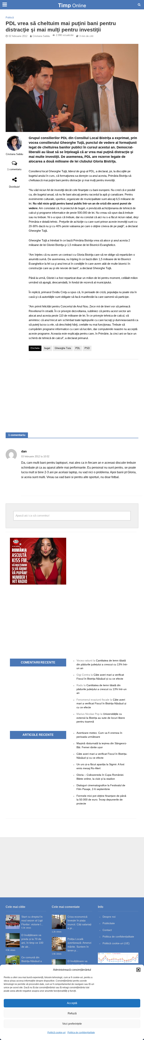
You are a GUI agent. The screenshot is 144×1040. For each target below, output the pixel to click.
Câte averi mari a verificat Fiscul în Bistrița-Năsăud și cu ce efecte (101, 703)
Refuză (72, 1013)
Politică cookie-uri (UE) (116, 943)
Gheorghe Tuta (63, 348)
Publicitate (109, 923)
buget (47, 348)
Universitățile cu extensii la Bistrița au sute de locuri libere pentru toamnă (100, 717)
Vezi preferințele (72, 1023)
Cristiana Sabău (41, 36)
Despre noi (109, 916)
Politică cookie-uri (56, 1032)
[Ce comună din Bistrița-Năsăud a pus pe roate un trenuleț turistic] (13, 962)
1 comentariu (14, 169)
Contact (107, 929)
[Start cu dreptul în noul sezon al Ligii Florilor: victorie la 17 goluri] (13, 922)
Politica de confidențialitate (81, 1032)
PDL (77, 348)
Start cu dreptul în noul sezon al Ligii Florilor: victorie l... (32, 920)
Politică (10, 17)
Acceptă (72, 1003)
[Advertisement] (83, 392)
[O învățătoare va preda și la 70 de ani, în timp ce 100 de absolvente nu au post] (13, 940)
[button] (138, 970)
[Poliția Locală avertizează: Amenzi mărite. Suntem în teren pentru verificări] (59, 944)
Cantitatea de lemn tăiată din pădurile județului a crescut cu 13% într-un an (102, 664)
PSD (87, 348)
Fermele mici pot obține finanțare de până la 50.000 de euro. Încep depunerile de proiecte (101, 799)
